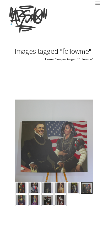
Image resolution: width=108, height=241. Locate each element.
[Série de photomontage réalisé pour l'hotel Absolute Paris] (21, 188)
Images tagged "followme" (74, 59)
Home (49, 59)
